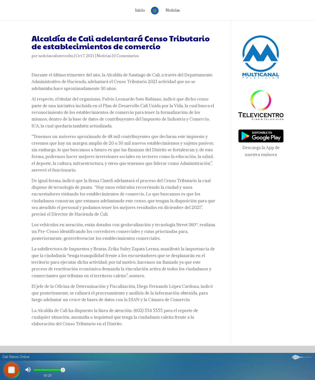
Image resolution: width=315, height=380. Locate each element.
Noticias (173, 11)
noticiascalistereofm (55, 55)
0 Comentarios (126, 55)
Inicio (140, 11)
